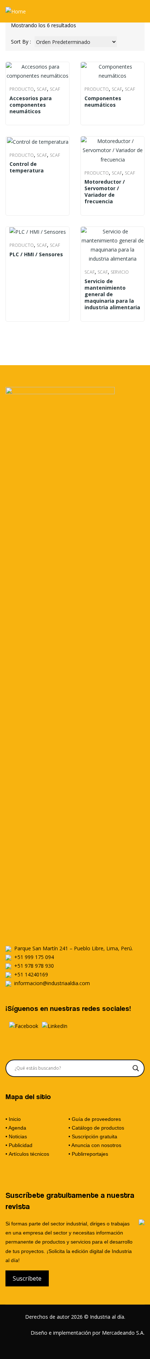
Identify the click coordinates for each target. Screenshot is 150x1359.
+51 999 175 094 (34, 957)
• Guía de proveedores (94, 1119)
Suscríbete (27, 1278)
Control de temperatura (26, 167)
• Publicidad (18, 1145)
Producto (21, 89)
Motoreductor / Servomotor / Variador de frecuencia (104, 192)
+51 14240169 (31, 974)
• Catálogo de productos (96, 1128)
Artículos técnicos (29, 1154)
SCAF (42, 89)
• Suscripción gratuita (92, 1136)
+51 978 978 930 (34, 965)
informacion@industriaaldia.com (52, 983)
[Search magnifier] (136, 1068)
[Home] (15, 11)
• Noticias (16, 1136)
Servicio (120, 272)
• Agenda (15, 1128)
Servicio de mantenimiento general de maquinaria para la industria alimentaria (112, 294)
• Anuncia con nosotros (94, 1145)
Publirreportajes (90, 1154)
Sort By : (21, 41)
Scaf (55, 89)
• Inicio (13, 1119)
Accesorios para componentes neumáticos (30, 105)
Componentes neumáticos (102, 101)
